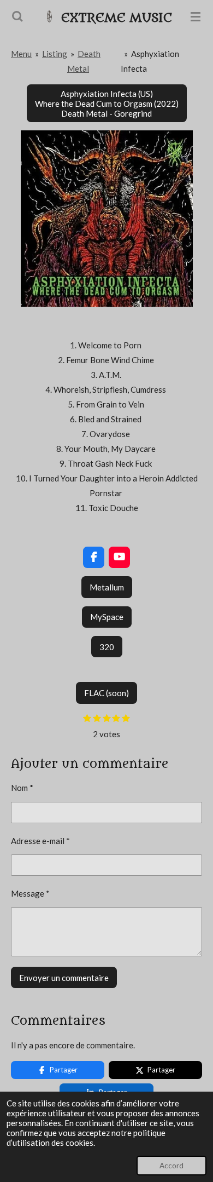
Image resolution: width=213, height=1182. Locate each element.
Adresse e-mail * (40, 841)
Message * (30, 893)
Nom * (22, 788)
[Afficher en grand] (107, 218)
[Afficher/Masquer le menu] (196, 16)
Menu (21, 54)
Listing (54, 54)
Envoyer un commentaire (64, 978)
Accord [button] (171, 1165)
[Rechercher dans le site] (17, 16)
